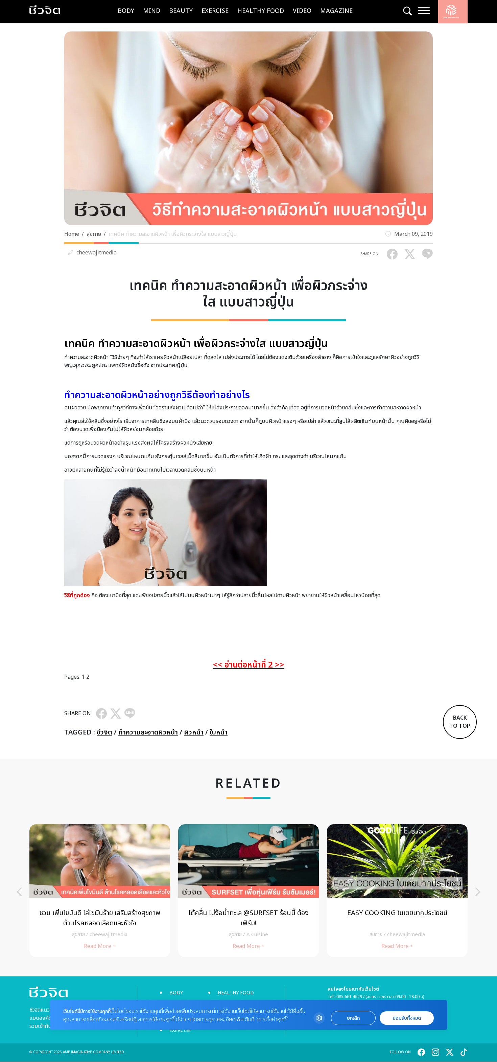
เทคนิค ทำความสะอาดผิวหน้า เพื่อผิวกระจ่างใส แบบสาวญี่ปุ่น (173, 234)
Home (71, 234)
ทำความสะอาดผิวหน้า (148, 732)
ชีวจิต (104, 732)
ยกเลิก (353, 1018)
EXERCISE (215, 11)
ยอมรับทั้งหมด (407, 1018)
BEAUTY (181, 11)
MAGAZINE (336, 11)
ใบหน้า (219, 732)
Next (478, 892)
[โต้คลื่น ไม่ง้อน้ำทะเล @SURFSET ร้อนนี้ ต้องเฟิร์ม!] (248, 890)
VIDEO (302, 11)
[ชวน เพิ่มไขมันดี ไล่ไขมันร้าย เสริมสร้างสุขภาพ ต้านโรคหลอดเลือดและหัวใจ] (99, 890)
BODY (126, 11)
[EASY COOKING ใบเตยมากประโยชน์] (397, 890)
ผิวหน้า (194, 732)
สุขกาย (94, 234)
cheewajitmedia (96, 253)
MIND (151, 11)
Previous (19, 892)
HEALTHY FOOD (260, 11)
